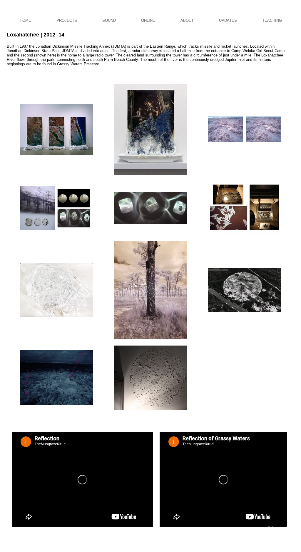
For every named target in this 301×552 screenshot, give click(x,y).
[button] (67, 20)
